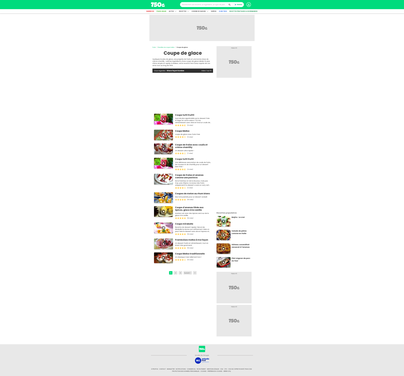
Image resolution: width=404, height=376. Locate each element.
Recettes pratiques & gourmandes (243, 11)
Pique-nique (161, 11)
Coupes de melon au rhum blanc (192, 193)
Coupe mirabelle (184, 224)
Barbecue (150, 11)
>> (195, 273)
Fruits (154, 47)
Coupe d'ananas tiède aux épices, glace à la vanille (189, 208)
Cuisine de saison (199, 11)
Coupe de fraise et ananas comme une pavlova (189, 176)
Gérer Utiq (227, 371)
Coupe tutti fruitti (184, 115)
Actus (171, 11)
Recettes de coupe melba (166, 47)
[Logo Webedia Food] (202, 360)
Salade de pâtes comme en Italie (239, 232)
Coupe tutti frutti (184, 159)
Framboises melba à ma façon (191, 240)
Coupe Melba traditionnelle (190, 253)
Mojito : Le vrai (238, 217)
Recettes (182, 11)
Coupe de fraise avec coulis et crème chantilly (191, 146)
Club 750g (223, 11)
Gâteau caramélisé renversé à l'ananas (241, 245)
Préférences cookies (214, 371)
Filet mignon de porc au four (241, 259)
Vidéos (213, 11)
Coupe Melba (182, 131)
